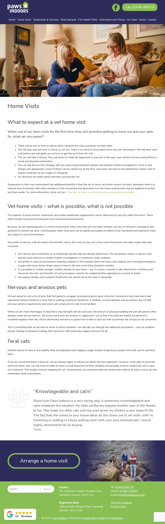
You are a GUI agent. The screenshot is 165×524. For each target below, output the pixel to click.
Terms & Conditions (121, 502)
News (142, 19)
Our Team (131, 19)
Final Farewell (68, 19)
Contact (152, 19)
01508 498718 (139, 7)
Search (47, 489)
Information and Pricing (112, 19)
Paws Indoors (59, 518)
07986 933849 (129, 491)
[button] (20, 514)
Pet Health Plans (87, 19)
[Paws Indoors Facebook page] (116, 7)
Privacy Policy (118, 506)
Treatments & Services (46, 19)
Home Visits (24, 19)
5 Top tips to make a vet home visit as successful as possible (100, 192)
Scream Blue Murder (93, 518)
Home (12, 19)
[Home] (18, 7)
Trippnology (116, 518)
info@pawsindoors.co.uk (131, 495)
